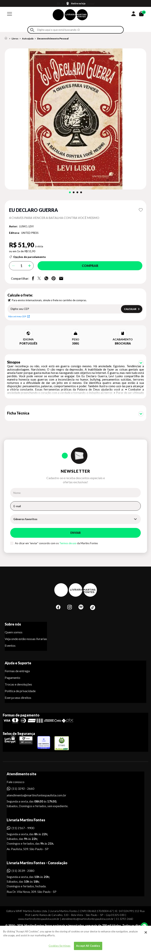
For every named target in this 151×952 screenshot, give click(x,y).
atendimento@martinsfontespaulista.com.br (33, 795)
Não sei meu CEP (17, 316)
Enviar (75, 532)
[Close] (146, 932)
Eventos (10, 645)
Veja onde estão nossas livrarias (26, 639)
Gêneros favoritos (25, 519)
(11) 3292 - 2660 (23, 788)
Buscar (32, 30)
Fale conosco (15, 782)
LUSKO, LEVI (26, 226)
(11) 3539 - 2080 (23, 870)
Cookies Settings (59, 945)
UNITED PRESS (30, 232)
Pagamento (12, 677)
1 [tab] (70, 192)
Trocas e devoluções (18, 684)
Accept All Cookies (88, 945)
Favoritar (140, 210)
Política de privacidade (20, 691)
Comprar (90, 265)
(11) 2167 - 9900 (23, 828)
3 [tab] (77, 192)
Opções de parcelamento (29, 256)
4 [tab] (81, 192)
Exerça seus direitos (18, 697)
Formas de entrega (17, 671)
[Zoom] (75, 118)
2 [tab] (74, 192)
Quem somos (13, 632)
